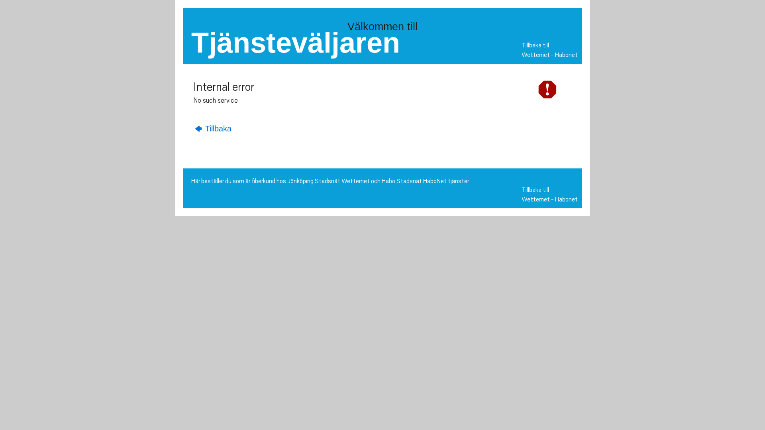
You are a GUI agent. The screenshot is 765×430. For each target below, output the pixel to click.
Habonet (566, 55)
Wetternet (536, 55)
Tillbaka (217, 128)
